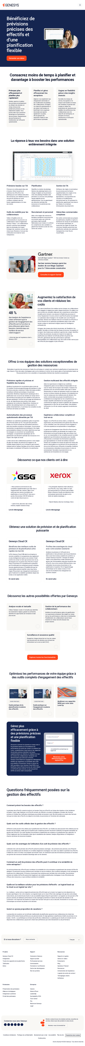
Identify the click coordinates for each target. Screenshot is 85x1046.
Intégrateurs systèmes (9, 994)
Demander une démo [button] (16, 58)
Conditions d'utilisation (9, 1035)
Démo (4, 966)
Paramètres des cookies (73, 1035)
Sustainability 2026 (35, 996)
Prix (31, 1001)
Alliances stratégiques (9, 991)
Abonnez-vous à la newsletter (56, 1025)
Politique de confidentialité (25, 1035)
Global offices (34, 991)
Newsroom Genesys (36, 1003)
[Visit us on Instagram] (8, 1024)
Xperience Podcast (63, 966)
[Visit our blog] (22, 1024)
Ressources (61, 968)
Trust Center (33, 998)
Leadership (33, 994)
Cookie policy (42, 1038)
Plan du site (60, 1035)
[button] (59, 758)
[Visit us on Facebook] (15, 1024)
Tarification (6, 963)
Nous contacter (30, 939)
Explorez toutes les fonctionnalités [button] (42, 657)
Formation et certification (37, 966)
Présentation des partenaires (11, 989)
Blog (59, 963)
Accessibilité (52, 1035)
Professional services (36, 961)
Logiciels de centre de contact (66, 973)
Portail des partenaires (9, 996)
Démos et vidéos (62, 958)
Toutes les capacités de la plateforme (14, 961)
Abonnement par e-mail (40, 1035)
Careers (32, 989)
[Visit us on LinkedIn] (5, 1024)
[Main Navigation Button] (80, 5)
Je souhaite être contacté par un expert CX (59, 749)
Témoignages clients (63, 975)
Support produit (34, 958)
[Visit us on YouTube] (18, 1024)
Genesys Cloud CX (8, 956)
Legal (31, 1006)
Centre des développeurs (37, 968)
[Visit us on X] (12, 1024)
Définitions (61, 978)
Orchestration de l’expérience (66, 971)
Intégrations (6, 958)
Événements (61, 961)
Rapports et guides (63, 956)
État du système (35, 971)
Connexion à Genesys (36, 956)
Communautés (34, 963)
